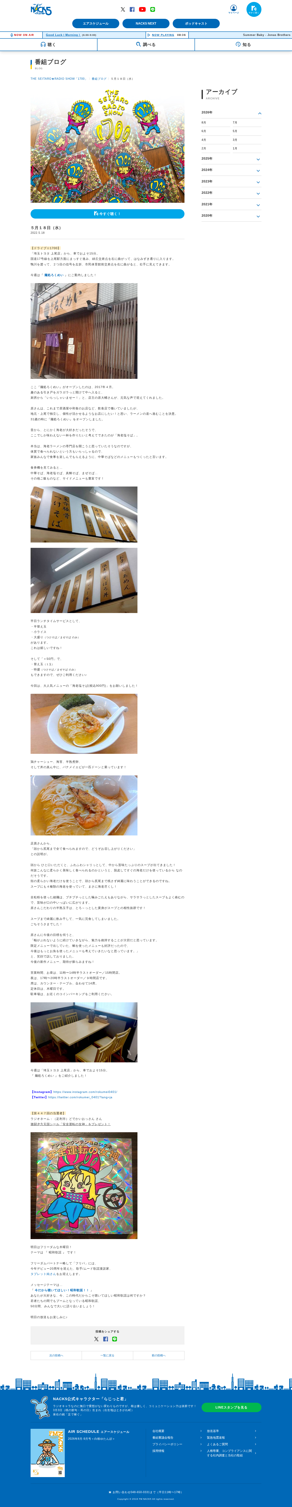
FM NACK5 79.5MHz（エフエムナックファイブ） (41, 9)
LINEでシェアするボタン (114, 1339)
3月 (235, 139)
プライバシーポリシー (167, 1444)
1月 (235, 148)
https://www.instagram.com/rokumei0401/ (85, 1092)
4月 (204, 139)
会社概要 (158, 1431)
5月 (235, 131)
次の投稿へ (56, 1355)
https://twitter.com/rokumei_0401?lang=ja (80, 1097)
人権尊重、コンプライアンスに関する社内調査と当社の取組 (229, 1453)
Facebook (132, 9)
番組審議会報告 (162, 1437)
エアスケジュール (96, 23)
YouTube (142, 9)
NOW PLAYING (163, 35)
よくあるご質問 (217, 1444)
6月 (204, 131)
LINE (152, 9)
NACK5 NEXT (146, 23)
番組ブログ (99, 78)
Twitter (122, 9)
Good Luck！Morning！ (63, 35)
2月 (204, 148)
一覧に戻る (107, 1355)
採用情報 (158, 1451)
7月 (235, 122)
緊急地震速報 (216, 1437)
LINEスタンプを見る (231, 1407)
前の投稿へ (159, 1355)
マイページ (233, 13)
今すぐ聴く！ (110, 214)
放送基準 (213, 1431)
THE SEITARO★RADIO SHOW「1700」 (59, 78)
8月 (204, 122)
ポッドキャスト (196, 23)
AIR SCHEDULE (99, 1431)
